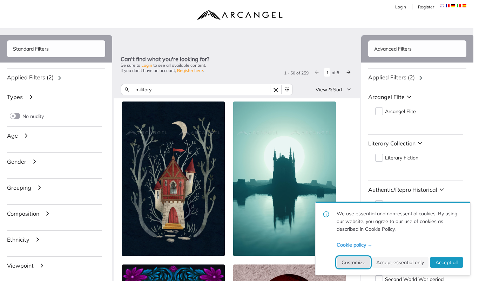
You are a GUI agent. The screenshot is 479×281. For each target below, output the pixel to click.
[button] (448, 5)
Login (400, 6)
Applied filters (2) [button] (30, 77)
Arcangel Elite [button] (400, 112)
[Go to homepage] (239, 14)
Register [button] (426, 6)
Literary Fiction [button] (401, 158)
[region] (56, 78)
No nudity (33, 116)
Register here (190, 70)
